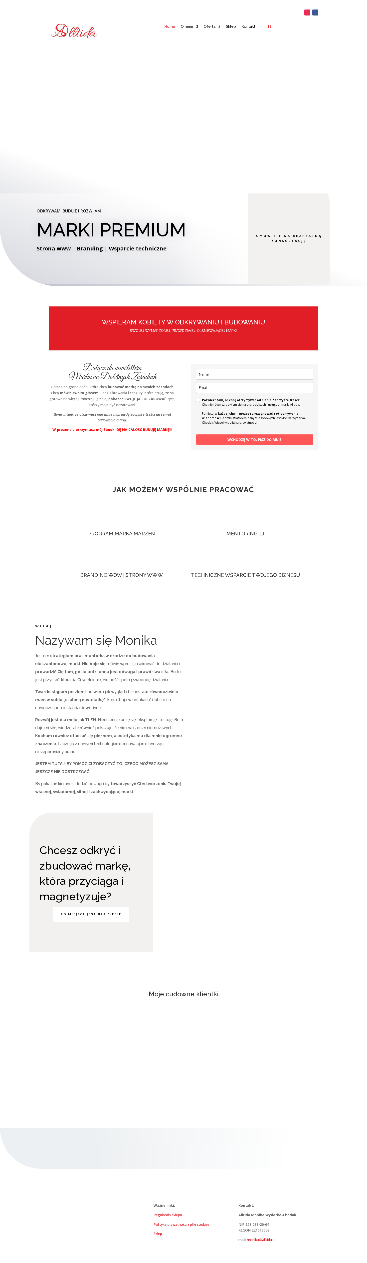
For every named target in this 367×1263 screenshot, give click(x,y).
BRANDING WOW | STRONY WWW (121, 575)
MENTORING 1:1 (245, 534)
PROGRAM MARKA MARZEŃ (121, 534)
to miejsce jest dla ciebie (91, 914)
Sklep (231, 26)
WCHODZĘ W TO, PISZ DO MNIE (254, 439)
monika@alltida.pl (261, 1239)
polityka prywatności (242, 422)
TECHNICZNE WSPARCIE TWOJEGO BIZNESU (245, 575)
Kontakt (248, 26)
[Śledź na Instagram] (307, 12)
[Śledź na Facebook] (315, 12)
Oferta (209, 26)
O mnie (187, 26)
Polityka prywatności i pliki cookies (181, 1224)
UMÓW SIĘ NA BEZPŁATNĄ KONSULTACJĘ (289, 238)
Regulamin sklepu (168, 1215)
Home (169, 26)
